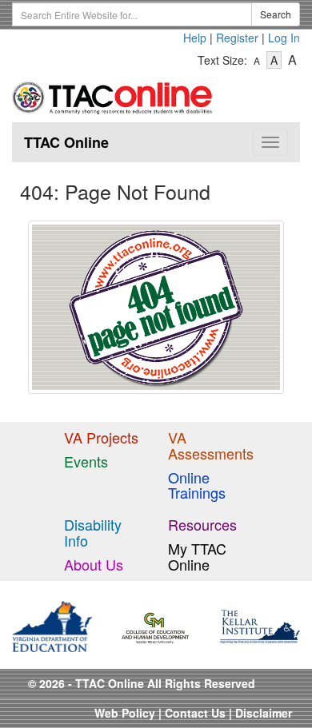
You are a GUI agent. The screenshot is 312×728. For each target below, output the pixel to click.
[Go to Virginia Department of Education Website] (52, 625)
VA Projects (101, 437)
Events (86, 461)
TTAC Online (66, 142)
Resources (202, 524)
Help (194, 38)
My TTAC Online (197, 556)
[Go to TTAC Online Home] (113, 94)
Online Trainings (197, 485)
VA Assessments (211, 445)
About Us (93, 564)
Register (237, 38)
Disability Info (93, 532)
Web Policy (124, 713)
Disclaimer (263, 713)
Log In (284, 38)
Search (275, 14)
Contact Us (195, 713)
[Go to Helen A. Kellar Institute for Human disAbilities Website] (260, 625)
